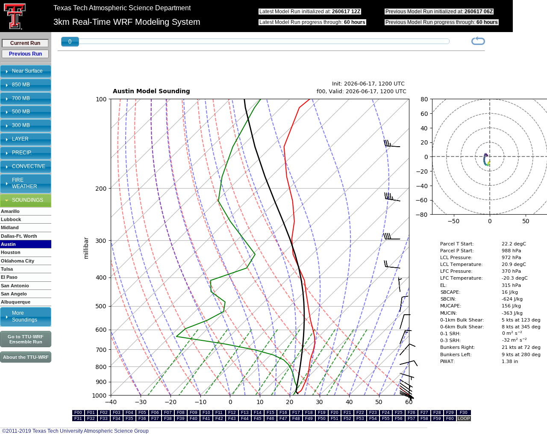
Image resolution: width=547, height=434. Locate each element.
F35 (129, 418)
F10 (206, 412)
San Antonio (15, 285)
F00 (78, 412)
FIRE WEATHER (24, 183)
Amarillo (10, 211)
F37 (155, 418)
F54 (373, 418)
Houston (11, 252)
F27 (424, 412)
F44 (245, 418)
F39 (181, 418)
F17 (296, 412)
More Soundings (24, 316)
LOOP (464, 418)
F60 (450, 418)
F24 (386, 412)
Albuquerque (15, 301)
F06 (155, 412)
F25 (399, 412)
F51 (334, 418)
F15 (270, 412)
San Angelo (14, 293)
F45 (258, 418)
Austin (8, 244)
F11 (219, 412)
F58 (424, 418)
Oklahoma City (17, 260)
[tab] (25, 71)
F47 (283, 418)
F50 (322, 418)
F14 (258, 412)
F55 (386, 418)
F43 (232, 418)
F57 (411, 418)
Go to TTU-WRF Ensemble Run (26, 339)
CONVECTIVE (28, 166)
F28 (437, 412)
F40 (193, 418)
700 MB (21, 98)
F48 (296, 418)
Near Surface (27, 71)
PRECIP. (22, 153)
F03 (117, 412)
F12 (232, 412)
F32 (91, 418)
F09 (193, 412)
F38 (168, 418)
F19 (322, 412)
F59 (437, 418)
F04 (129, 412)
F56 (399, 418)
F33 (104, 418)
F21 (347, 412)
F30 (464, 412)
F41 (206, 418)
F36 (142, 418)
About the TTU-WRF (26, 357)
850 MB (21, 85)
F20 (334, 412)
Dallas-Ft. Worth (19, 236)
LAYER (20, 139)
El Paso (9, 277)
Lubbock (11, 219)
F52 (347, 418)
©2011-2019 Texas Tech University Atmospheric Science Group (75, 431)
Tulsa (7, 269)
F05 (142, 412)
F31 (78, 418)
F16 (283, 412)
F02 (104, 412)
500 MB (21, 112)
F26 (411, 412)
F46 (270, 418)
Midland (10, 227)
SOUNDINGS (27, 200)
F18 (309, 412)
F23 (373, 412)
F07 (168, 412)
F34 (117, 418)
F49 (309, 418)
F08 (181, 412)
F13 (245, 412)
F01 (91, 412)
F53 (360, 418)
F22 (360, 412)
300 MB (21, 125)
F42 (219, 418)
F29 (450, 412)
